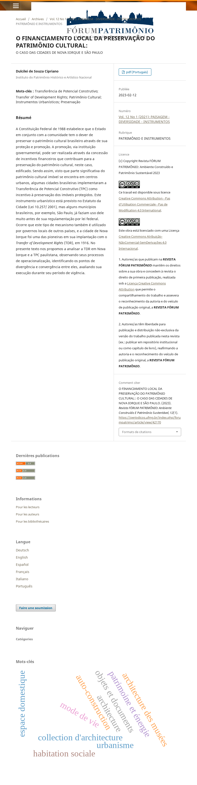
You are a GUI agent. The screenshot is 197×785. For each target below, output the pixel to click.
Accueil (21, 19)
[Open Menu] (16, 6)
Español (22, 564)
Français (22, 571)
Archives (38, 19)
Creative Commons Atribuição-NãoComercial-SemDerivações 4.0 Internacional (142, 242)
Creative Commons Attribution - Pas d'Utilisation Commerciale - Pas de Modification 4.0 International (144, 204)
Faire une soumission (35, 608)
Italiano (22, 579)
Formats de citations (136, 432)
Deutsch (22, 550)
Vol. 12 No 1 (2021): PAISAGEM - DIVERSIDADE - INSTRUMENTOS (95, 19)
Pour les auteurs (27, 514)
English (22, 557)
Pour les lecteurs (27, 507)
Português (24, 586)
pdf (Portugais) (136, 72)
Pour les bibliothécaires (32, 521)
